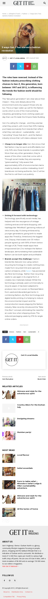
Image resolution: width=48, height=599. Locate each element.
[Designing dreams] (8, 421)
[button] (44, 3)
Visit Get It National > (10, 566)
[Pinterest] (27, 66)
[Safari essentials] (8, 471)
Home (4, 14)
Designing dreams (25, 418)
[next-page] (7, 520)
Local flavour (23, 455)
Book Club (42, 379)
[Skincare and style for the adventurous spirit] (8, 394)
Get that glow (7, 379)
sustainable (32, 332)
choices (11, 332)
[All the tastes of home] (8, 512)
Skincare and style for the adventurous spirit (29, 392)
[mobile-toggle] (4, 3)
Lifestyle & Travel (14, 14)
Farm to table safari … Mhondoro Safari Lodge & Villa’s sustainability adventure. (29, 484)
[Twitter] (20, 66)
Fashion (24, 14)
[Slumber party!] (8, 435)
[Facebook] (13, 66)
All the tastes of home (27, 509)
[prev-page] (3, 520)
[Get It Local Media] (5, 58)
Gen (24, 332)
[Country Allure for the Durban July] (8, 408)
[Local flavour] (8, 458)
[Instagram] (10, 581)
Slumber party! (24, 432)
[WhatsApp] (34, 66)
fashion (18, 332)
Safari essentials (25, 468)
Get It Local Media (17, 58)
